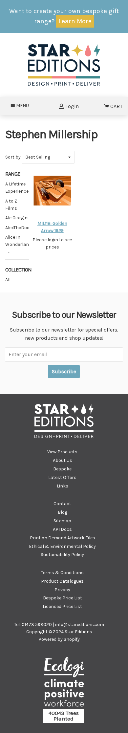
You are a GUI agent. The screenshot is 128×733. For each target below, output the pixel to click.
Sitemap (62, 521)
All (8, 279)
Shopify (72, 639)
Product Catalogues (62, 581)
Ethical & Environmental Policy (62, 546)
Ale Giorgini (17, 218)
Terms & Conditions (62, 572)
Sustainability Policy (62, 554)
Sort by (13, 157)
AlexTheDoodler (21, 227)
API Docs (62, 529)
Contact (62, 504)
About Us (62, 460)
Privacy (62, 590)
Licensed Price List (62, 606)
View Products (62, 452)
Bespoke (62, 469)
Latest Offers (62, 477)
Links (62, 486)
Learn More (75, 21)
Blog (62, 512)
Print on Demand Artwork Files (62, 538)
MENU (24, 105)
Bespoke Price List (62, 598)
